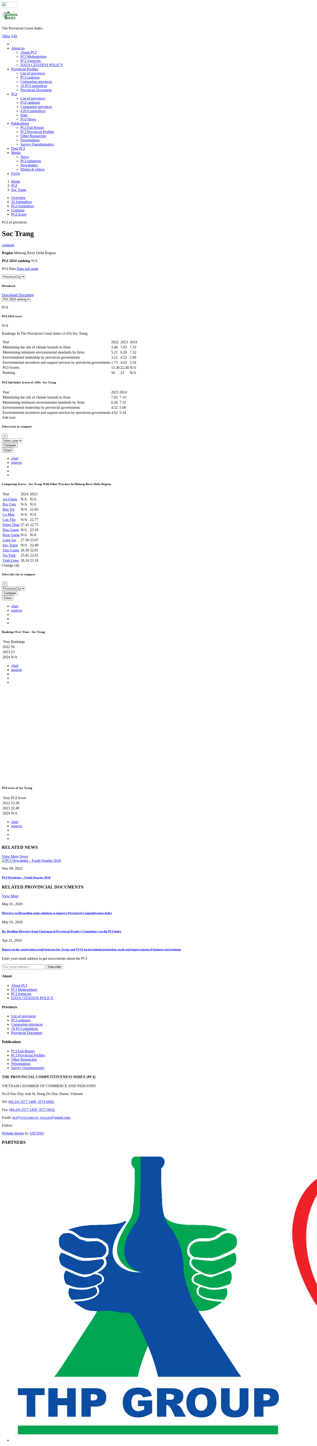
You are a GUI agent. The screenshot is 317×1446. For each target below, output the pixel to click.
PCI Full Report (32, 128)
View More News (15, 856)
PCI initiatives (30, 161)
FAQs (15, 173)
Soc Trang (10, 545)
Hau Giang (11, 530)
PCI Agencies (30, 61)
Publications (20, 123)
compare (8, 245)
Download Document (18, 295)
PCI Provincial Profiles (37, 132)
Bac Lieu (9, 504)
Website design (13, 1133)
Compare (10, 445)
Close (7, 450)
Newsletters (29, 165)
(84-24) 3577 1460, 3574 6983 (31, 1102)
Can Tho (9, 520)
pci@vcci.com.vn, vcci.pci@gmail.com (41, 1117)
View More (10, 896)
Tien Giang (11, 550)
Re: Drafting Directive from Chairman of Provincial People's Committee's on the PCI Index (61, 931)
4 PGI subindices (32, 111)
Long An (9, 540)
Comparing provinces (36, 82)
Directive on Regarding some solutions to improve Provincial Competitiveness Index (57, 913)
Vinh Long (11, 560)
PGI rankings (30, 102)
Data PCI (18, 148)
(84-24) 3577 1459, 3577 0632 (32, 1110)
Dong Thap (11, 525)
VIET (36, 1133)
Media (15, 153)
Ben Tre (8, 509)
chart (14, 458)
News (24, 157)
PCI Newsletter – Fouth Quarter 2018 (26, 877)
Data (23, 115)
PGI (14, 94)
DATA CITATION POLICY (41, 65)
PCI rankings (30, 77)
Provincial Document (36, 90)
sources (16, 462)
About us (18, 48)
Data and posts (27, 269)
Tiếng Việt (9, 36)
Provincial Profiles (24, 69)
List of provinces (32, 73)
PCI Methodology (33, 56)
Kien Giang (11, 535)
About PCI (28, 52)
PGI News (28, 119)
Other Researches (33, 136)
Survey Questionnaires (37, 144)
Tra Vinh (9, 555)
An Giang (10, 499)
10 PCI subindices (33, 86)
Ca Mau (8, 514)
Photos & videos (32, 169)
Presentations (30, 140)
